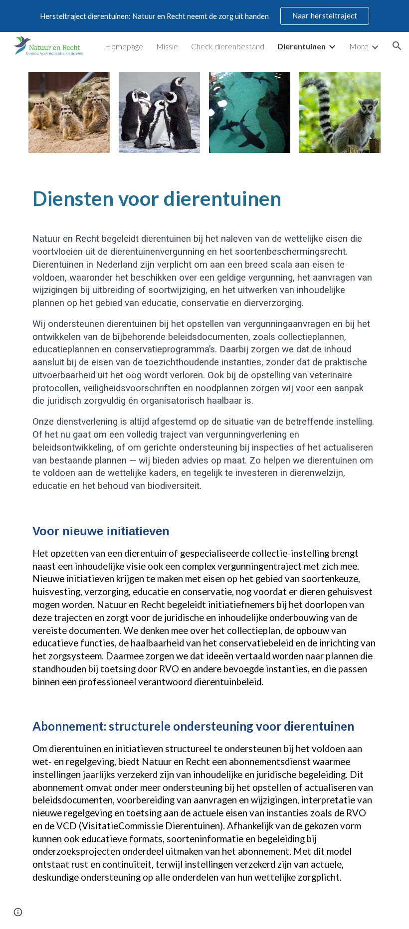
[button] (397, 46)
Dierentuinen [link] (301, 46)
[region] (204, 16)
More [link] (359, 46)
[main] (204, 197)
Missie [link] (167, 46)
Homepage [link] (124, 46)
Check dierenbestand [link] (227, 46)
